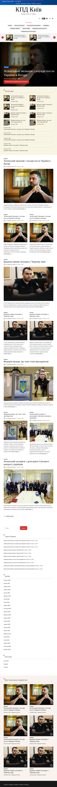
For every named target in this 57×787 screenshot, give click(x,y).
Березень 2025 (7, 633)
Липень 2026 (7, 583)
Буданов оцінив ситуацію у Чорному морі (44, 36)
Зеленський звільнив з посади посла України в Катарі (20, 37)
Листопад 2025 (7, 608)
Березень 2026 (7, 596)
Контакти (39, 3)
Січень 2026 (6, 602)
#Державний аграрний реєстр (40, 28)
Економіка (23, 3)
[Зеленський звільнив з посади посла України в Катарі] (28, 186)
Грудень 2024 (7, 643)
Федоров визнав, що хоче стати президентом (18, 121)
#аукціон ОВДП (26, 28)
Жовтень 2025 (7, 611)
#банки (10, 25)
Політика (34, 3)
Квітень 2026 (7, 592)
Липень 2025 (7, 621)
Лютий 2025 (7, 636)
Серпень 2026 (7, 580)
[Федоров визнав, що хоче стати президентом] (28, 384)
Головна (18, 3)
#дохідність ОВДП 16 (15, 28)
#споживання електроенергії (33, 25)
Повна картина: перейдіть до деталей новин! (16, 81)
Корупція (28, 3)
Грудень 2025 (7, 605)
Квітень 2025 (7, 630)
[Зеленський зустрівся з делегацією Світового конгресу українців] (41, 432)
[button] (2, 37)
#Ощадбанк (46, 25)
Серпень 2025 (7, 618)
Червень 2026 (7, 586)
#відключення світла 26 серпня (29, 31)
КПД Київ (28, 9)
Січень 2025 (6, 640)
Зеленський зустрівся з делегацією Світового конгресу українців (40, 416)
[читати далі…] (22, 209)
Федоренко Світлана (15, 78)
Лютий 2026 (7, 599)
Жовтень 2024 (7, 649)
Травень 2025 (7, 627)
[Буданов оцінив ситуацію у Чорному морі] (28, 284)
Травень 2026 (7, 589)
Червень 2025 (7, 624)
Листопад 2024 (7, 646)
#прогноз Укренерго (19, 25)
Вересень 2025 (7, 614)
